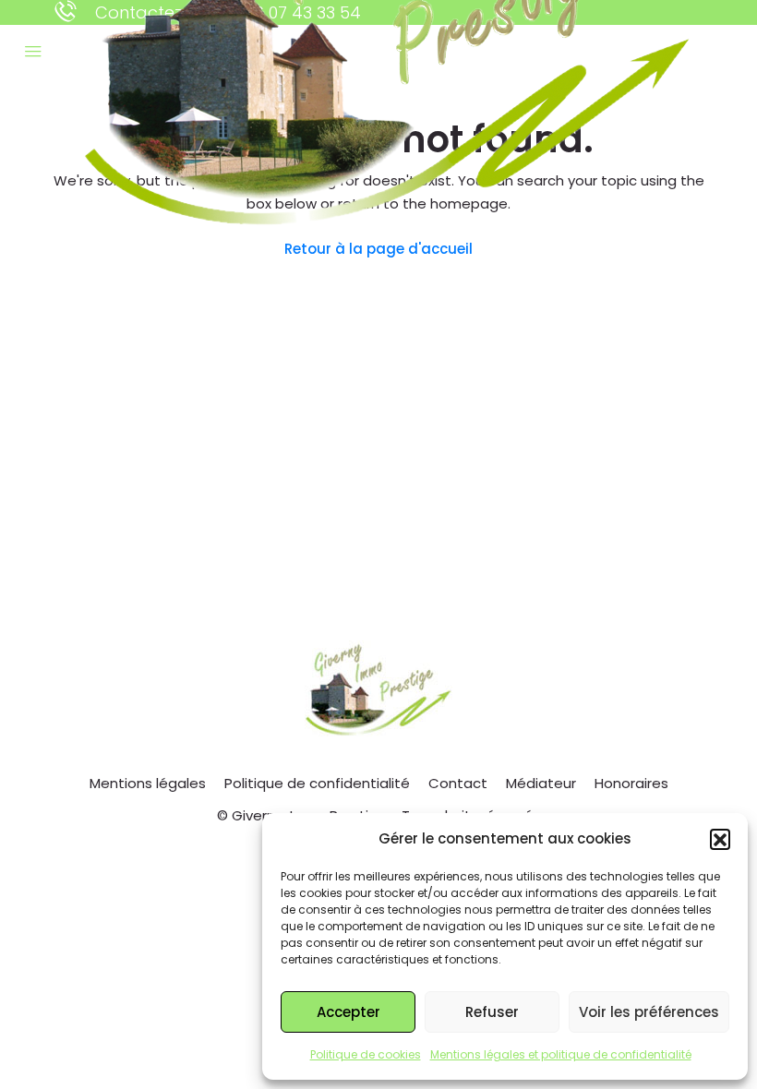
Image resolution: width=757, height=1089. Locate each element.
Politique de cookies (365, 1054)
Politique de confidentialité (317, 783)
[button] (720, 839)
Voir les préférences (649, 1012)
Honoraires (631, 783)
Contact (457, 783)
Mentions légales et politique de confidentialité (560, 1054)
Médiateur (541, 783)
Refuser (492, 1012)
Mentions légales (148, 783)
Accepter (348, 1012)
